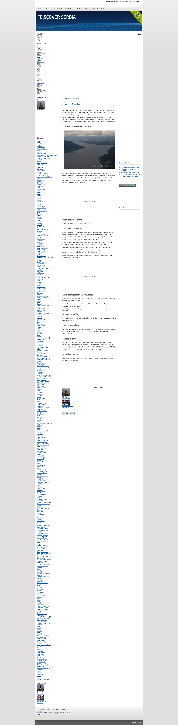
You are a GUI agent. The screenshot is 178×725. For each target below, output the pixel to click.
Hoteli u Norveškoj (71, 320)
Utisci (86, 9)
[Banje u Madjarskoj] (44, 679)
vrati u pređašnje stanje (127, 1)
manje (137, 1)
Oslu (76, 232)
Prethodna (66, 413)
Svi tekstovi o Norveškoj (71, 98)
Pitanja (68, 9)
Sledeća (72, 413)
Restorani (58, 9)
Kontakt (104, 9)
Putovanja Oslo (40, 109)
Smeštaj (48, 9)
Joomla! (39, 713)
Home (39, 9)
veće (117, 1)
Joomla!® (139, 722)
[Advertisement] (47, 124)
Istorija (95, 9)
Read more (40, 693)
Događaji (77, 9)
